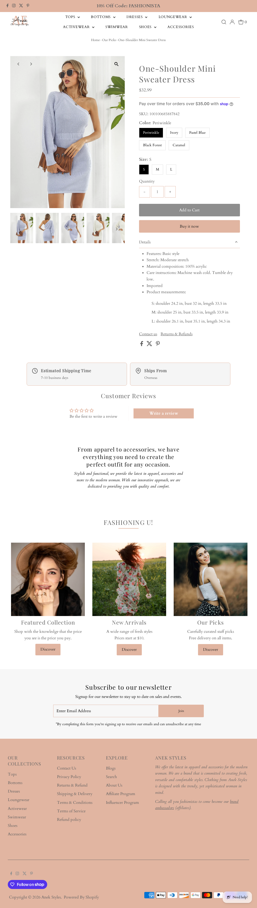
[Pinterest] (28, 6)
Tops (71, 17)
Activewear (77, 27)
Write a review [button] (163, 413)
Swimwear (116, 27)
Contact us (148, 334)
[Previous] (18, 64)
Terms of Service (71, 811)
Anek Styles (51, 897)
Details (145, 242)
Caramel (179, 145)
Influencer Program (122, 802)
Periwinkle (151, 132)
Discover (47, 649)
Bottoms (101, 17)
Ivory (174, 132)
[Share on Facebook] (142, 345)
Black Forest (152, 145)
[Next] (30, 64)
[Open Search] (224, 22)
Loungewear (173, 17)
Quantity (147, 181)
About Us (114, 785)
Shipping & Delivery (74, 794)
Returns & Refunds (176, 334)
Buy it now (189, 226)
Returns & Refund (72, 785)
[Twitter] (21, 6)
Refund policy (69, 819)
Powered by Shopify (81, 897)
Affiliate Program (120, 794)
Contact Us (66, 768)
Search (111, 777)
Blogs (110, 768)
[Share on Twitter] (150, 345)
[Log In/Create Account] (232, 22)
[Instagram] (14, 6)
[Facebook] (7, 6)
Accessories (180, 27)
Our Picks (109, 40)
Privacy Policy (69, 777)
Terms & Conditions (74, 802)
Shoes (146, 27)
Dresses (135, 17)
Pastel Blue (197, 132)
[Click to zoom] (116, 64)
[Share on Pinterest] (158, 345)
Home (95, 40)
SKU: (143, 114)
